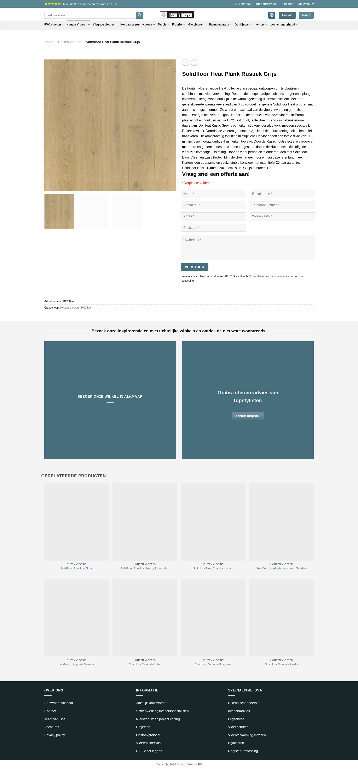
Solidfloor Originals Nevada (76, 664)
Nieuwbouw (306, 3)
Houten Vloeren (77, 24)
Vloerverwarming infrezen (247, 735)
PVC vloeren (52, 24)
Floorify (177, 24)
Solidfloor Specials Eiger (76, 568)
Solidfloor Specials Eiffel (144, 664)
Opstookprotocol (148, 735)
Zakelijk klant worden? (152, 703)
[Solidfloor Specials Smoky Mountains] (144, 522)
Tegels (162, 24)
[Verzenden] (139, 15)
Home (48, 42)
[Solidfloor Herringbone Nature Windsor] (281, 522)
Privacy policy (54, 735)
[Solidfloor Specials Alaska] (281, 618)
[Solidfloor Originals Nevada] (76, 618)
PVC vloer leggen (149, 751)
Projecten (287, 3)
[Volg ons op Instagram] (271, 15)
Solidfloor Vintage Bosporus (213, 664)
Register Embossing (243, 751)
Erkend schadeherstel (244, 703)
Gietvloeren (196, 24)
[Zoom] (50, 186)
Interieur (259, 24)
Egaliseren (236, 743)
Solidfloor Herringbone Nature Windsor (281, 568)
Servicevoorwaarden (282, 276)
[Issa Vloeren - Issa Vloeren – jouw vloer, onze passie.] (179, 14)
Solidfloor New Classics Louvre (213, 568)
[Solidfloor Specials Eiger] (76, 522)
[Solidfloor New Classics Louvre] (213, 522)
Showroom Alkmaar (58, 703)
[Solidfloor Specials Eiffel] (144, 618)
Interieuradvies (265, 3)
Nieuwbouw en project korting (158, 719)
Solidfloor (86, 307)
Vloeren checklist (148, 743)
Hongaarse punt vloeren (136, 24)
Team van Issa (54, 719)
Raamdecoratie (219, 24)
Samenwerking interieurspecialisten (162, 711)
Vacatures (51, 727)
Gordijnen (241, 24)
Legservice (236, 719)
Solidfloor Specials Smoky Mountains (145, 568)
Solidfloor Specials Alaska (281, 664)
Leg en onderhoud (283, 24)
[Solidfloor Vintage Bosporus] (213, 618)
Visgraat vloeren (104, 24)
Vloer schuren (238, 727)
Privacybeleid (257, 276)
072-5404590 (242, 3)
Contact (50, 711)
